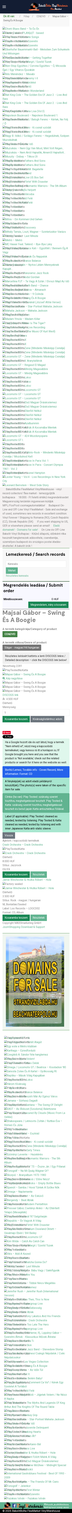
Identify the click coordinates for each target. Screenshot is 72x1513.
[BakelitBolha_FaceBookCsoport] (36, 1505)
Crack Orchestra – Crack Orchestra (23, 844)
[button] (4, 6)
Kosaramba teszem (16, 874)
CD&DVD (10, 634)
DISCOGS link (10, 695)
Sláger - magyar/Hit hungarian (22, 647)
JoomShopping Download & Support (24, 927)
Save (8, 732)
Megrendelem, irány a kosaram (48, 604)
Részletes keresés (17, 575)
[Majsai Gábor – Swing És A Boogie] (24, 683)
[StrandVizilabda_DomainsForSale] (35, 981)
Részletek (39, 874)
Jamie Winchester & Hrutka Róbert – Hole (27, 879)
